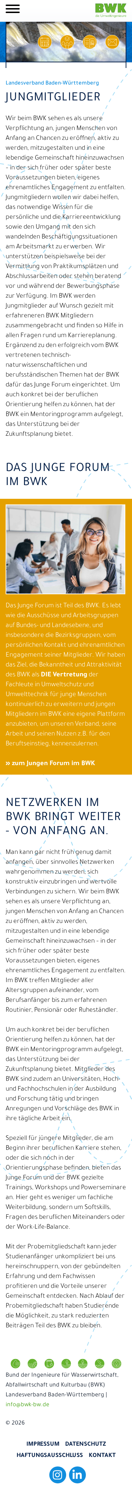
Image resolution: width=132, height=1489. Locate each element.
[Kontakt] (112, 42)
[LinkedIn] (77, 1474)
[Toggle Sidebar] (13, 10)
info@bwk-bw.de (27, 1405)
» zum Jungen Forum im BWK (50, 764)
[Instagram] (57, 1474)
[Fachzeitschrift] (89, 42)
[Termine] (44, 42)
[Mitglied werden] (67, 42)
